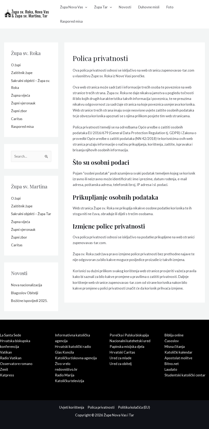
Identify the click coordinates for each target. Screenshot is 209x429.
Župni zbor (19, 111)
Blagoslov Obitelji (24, 293)
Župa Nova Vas (71, 7)
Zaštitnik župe (21, 73)
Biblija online (174, 335)
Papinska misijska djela (127, 346)
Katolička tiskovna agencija (76, 358)
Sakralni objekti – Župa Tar (31, 214)
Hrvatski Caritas (122, 352)
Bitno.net (172, 364)
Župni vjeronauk (23, 103)
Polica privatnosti (101, 407)
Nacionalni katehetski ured (130, 341)
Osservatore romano (16, 364)
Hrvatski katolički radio (73, 346)
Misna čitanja (175, 346)
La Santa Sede (10, 335)
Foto (169, 7)
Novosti (125, 7)
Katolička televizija (69, 381)
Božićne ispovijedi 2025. (29, 301)
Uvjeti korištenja (71, 407)
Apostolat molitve (178, 358)
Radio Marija (64, 375)
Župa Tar (101, 7)
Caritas (16, 119)
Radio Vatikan (10, 358)
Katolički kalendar (178, 352)
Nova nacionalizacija (26, 285)
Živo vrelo (62, 364)
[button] (85, 7)
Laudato (171, 369)
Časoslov (172, 341)
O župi (16, 65)
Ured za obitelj (121, 364)
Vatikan (6, 352)
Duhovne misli (148, 7)
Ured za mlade (120, 358)
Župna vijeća (20, 95)
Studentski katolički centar (185, 375)
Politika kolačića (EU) (134, 407)
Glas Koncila (64, 352)
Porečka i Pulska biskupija (129, 335)
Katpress (7, 375)
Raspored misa (71, 21)
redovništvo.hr (66, 369)
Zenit (4, 369)
